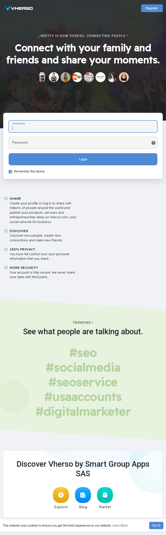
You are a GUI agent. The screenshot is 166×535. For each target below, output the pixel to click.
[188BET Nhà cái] (77, 77)
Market (105, 507)
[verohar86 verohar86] (124, 77)
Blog (83, 507)
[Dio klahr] (42, 77)
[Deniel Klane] (54, 77)
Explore (61, 507)
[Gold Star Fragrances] (100, 77)
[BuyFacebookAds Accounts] (89, 77)
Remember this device (29, 171)
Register (152, 8)
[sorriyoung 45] (112, 77)
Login (83, 159)
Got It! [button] (156, 525)
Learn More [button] (120, 525)
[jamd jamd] (65, 77)
